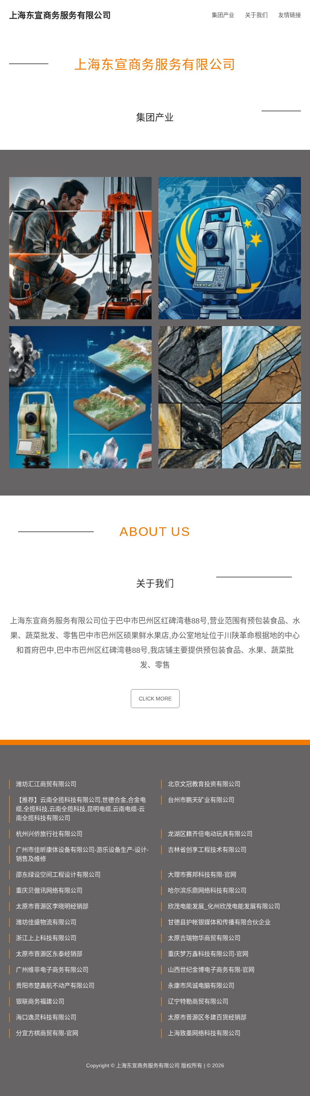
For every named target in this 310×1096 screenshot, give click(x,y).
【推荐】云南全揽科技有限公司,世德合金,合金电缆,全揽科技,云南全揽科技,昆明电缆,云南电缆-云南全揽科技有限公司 (81, 809)
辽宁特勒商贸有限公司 (198, 1001)
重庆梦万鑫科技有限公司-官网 (208, 954)
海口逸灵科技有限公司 (46, 1017)
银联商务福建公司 (40, 1001)
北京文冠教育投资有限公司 (204, 784)
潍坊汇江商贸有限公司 (46, 784)
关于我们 (256, 15)
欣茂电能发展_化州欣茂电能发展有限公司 (224, 906)
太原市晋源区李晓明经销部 (52, 906)
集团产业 (223, 15)
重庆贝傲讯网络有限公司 (49, 890)
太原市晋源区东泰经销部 (49, 954)
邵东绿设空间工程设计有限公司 (58, 874)
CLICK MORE (155, 699)
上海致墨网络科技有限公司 (204, 1033)
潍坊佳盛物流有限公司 (46, 922)
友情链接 (289, 15)
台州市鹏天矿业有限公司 (201, 800)
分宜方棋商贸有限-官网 (47, 1033)
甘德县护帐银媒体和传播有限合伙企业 (219, 922)
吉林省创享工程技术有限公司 (207, 850)
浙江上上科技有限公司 (46, 938)
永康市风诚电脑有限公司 (201, 985)
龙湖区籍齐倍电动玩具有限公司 (210, 834)
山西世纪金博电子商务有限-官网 (211, 970)
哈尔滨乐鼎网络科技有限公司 (207, 890)
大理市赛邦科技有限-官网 (202, 874)
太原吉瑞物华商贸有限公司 (204, 938)
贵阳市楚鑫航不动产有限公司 (55, 985)
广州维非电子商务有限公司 (52, 970)
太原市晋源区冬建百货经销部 (207, 1017)
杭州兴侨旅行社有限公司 (49, 834)
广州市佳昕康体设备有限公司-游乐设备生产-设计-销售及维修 (82, 854)
